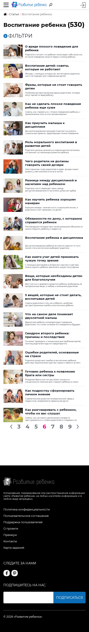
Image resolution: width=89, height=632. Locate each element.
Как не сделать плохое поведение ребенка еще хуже (53, 105)
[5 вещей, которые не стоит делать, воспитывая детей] (13, 300)
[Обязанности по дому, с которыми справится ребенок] (13, 224)
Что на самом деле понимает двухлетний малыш (49, 316)
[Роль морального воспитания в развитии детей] (13, 147)
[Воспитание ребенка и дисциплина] (13, 243)
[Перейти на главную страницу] (29, 4)
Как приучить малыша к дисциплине (45, 124)
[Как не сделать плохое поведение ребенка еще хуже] (13, 109)
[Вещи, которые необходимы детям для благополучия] (13, 281)
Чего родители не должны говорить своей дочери (47, 163)
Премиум (10, 535)
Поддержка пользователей (22, 522)
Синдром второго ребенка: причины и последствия (47, 335)
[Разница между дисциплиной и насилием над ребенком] (13, 185)
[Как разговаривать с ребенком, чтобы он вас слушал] (13, 415)
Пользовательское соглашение (26, 516)
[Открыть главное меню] (6, 5)
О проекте (10, 528)
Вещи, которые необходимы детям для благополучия (53, 277)
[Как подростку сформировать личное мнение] (13, 396)
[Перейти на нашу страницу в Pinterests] (14, 573)
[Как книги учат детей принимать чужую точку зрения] (13, 262)
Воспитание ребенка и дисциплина (54, 237)
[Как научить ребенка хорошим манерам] (13, 205)
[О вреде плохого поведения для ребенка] (13, 52)
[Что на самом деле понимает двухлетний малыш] (13, 319)
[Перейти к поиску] (50, 4)
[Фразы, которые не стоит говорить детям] (13, 90)
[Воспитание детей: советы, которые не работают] (13, 71)
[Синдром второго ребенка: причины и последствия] (13, 338)
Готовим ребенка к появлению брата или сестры (50, 373)
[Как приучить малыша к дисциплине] (13, 128)
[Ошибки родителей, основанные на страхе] (13, 357)
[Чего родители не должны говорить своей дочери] (13, 166)
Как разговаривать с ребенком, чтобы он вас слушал (50, 411)
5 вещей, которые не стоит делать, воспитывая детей (53, 296)
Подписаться (69, 598)
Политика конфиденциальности (26, 509)
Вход (83, 5)
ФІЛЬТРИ (20, 35)
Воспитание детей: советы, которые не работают (47, 67)
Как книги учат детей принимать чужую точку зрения (52, 258)
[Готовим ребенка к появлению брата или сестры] (13, 377)
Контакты (10, 541)
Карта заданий (13, 547)
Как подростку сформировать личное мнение (49, 392)
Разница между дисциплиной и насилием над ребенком (51, 182)
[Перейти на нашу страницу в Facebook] (6, 573)
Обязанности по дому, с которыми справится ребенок (53, 220)
